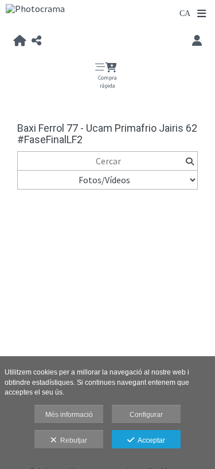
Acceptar (149, 440)
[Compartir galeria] (36, 41)
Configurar (146, 415)
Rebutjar (72, 440)
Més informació (69, 415)
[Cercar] (189, 161)
